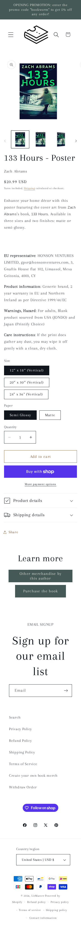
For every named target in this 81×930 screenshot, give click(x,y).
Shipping (29, 188)
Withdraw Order (23, 787)
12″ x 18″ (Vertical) (27, 370)
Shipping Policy (22, 752)
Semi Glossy (20, 415)
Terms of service (30, 910)
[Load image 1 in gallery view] (20, 139)
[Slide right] (76, 141)
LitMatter (38, 895)
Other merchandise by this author (40, 575)
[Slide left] (5, 141)
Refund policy (36, 902)
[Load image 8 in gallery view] (61, 139)
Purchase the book (40, 591)
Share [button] (13, 532)
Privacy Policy (20, 729)
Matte (50, 415)
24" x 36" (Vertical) (26, 394)
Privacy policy (60, 902)
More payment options (40, 484)
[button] (11, 35)
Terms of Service (23, 764)
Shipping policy (56, 910)
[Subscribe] (66, 690)
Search (14, 717)
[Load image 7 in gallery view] (41, 139)
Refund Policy (20, 740)
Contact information (43, 917)
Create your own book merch (33, 775)
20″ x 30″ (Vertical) (27, 382)
